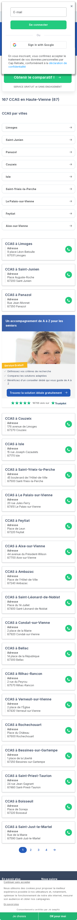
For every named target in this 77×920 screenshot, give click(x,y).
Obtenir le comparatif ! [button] (34, 77)
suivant (54, 850)
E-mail (17, 12)
